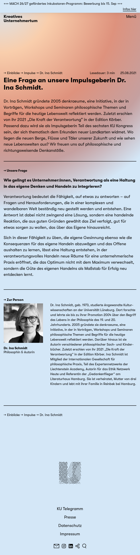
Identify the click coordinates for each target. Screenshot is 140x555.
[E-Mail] (56, 546)
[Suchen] (84, 546)
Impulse (29, 73)
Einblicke (13, 73)
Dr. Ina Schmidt (51, 73)
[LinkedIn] (71, 546)
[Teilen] (77, 546)
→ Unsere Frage (15, 170)
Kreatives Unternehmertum (21, 19)
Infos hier (129, 9)
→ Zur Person (14, 300)
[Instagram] (64, 546)
